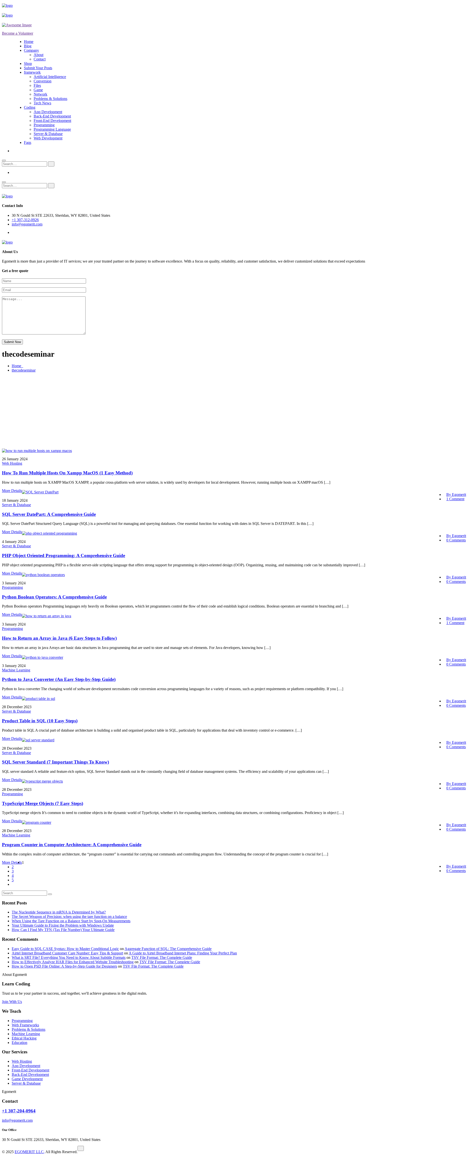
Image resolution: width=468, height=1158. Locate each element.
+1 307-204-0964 (19, 1110)
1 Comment (455, 499)
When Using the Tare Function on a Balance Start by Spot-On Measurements (71, 921)
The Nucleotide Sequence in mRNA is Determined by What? (59, 912)
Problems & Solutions (50, 99)
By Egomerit (456, 494)
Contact (40, 59)
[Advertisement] (234, 410)
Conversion (42, 81)
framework (32, 72)
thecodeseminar (24, 370)
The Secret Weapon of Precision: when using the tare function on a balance (69, 916)
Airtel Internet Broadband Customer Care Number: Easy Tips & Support (67, 953)
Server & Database (48, 134)
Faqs (27, 142)
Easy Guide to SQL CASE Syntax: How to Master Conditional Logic (65, 949)
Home (28, 41)
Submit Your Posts (38, 68)
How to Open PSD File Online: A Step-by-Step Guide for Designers (64, 966)
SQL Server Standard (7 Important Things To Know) (55, 762)
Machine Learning (16, 670)
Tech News (42, 103)
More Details (12, 491)
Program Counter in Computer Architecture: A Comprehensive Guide (71, 844)
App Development (48, 112)
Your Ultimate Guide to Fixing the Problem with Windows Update (63, 925)
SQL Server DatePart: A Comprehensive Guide (49, 514)
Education (19, 1042)
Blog (27, 46)
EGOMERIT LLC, (30, 1152)
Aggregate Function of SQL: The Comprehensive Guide (168, 949)
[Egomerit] (24, 5)
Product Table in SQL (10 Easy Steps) (40, 720)
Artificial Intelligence (50, 77)
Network (40, 94)
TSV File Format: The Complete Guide (161, 957)
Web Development (48, 138)
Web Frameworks (25, 1025)
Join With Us (12, 1002)
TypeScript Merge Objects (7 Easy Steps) (42, 803)
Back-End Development (52, 116)
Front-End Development (52, 120)
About (38, 55)
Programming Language (52, 129)
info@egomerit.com (27, 224)
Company (31, 50)
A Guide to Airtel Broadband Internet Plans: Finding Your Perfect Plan (183, 953)
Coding (29, 107)
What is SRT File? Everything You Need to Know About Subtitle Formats (69, 957)
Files (37, 85)
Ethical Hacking (24, 1038)
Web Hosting (12, 463)
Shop (28, 63)
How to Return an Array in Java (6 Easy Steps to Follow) (59, 638)
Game (38, 90)
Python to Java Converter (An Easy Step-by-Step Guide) (59, 679)
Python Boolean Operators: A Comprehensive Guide (54, 596)
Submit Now (12, 342)
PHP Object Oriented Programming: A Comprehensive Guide (63, 555)
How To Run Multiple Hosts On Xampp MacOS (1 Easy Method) (67, 472)
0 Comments (456, 540)
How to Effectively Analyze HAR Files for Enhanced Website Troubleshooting (73, 962)
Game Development (27, 1079)
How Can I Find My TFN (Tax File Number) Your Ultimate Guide (63, 930)
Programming (44, 125)
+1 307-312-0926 (25, 220)
